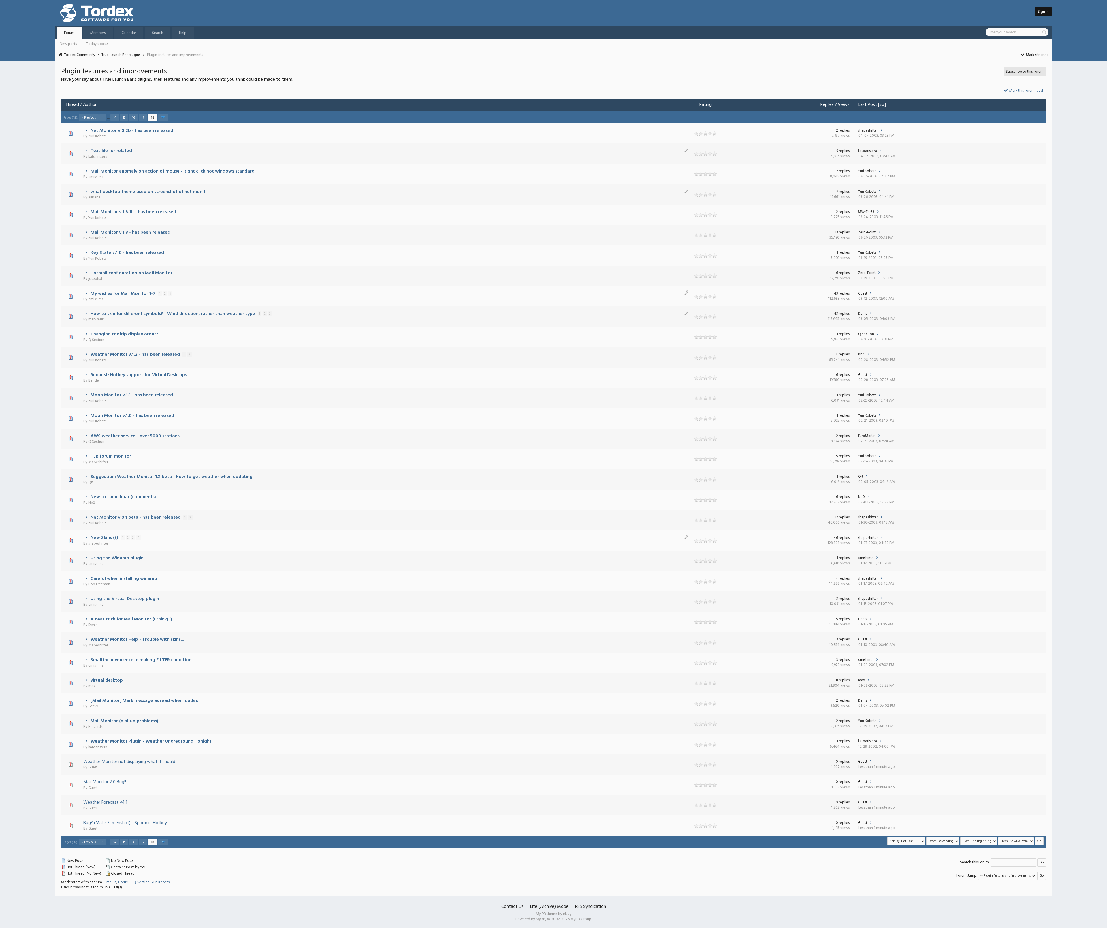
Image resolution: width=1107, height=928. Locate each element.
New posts (68, 44)
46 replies (842, 538)
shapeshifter (868, 131)
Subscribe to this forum (1025, 72)
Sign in (1043, 12)
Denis (862, 314)
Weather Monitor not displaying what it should (129, 762)
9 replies (843, 151)
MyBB (540, 919)
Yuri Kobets (97, 136)
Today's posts (97, 44)
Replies (827, 104)
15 (124, 117)
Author (90, 104)
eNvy (567, 914)
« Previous (89, 117)
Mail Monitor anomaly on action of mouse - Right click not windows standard (173, 171)
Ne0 (91, 503)
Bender (94, 381)
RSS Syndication (590, 906)
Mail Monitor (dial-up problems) (124, 721)
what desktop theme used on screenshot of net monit (148, 192)
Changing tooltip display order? (124, 334)
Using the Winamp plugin (117, 558)
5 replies (843, 456)
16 (133, 117)
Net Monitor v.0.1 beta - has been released (136, 517)
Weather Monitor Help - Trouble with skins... (137, 639)
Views (844, 104)
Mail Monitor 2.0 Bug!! (104, 782)
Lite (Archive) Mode (549, 906)
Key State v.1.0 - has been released (127, 252)
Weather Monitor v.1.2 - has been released (135, 354)
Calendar (128, 33)
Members (98, 33)
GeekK (93, 706)
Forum (69, 33)
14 (114, 117)
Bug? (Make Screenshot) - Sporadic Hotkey (125, 823)
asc (882, 105)
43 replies (842, 293)
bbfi (861, 354)
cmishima (96, 177)
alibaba (94, 197)
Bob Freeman (99, 584)
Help (183, 33)
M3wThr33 (866, 212)
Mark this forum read (1025, 91)
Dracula (110, 882)
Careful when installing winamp (124, 578)
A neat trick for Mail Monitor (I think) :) (131, 619)
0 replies (843, 762)
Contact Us (512, 906)
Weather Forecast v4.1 (105, 802)
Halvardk (95, 727)
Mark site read (1037, 55)
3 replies (843, 599)
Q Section (96, 340)
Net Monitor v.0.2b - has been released (132, 130)
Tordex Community (79, 55)
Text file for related (111, 151)
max (91, 686)
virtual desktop (107, 680)
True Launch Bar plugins (120, 55)
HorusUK (125, 882)
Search (157, 33)
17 (143, 117)
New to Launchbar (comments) (123, 497)
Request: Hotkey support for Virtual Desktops (139, 375)
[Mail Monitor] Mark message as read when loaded (145, 700)
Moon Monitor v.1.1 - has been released (132, 395)
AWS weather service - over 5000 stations (135, 436)
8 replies (843, 680)
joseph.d (95, 279)
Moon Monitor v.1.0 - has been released (132, 415)
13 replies (842, 232)
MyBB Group (581, 919)
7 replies (843, 192)
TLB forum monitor (111, 456)
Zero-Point (867, 232)
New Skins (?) (104, 537)
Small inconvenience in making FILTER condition (141, 660)
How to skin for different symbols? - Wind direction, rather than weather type (173, 314)
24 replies (842, 354)
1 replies (843, 253)
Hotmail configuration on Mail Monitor (131, 273)
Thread (72, 104)
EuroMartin (867, 436)
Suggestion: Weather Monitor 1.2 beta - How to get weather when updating (172, 477)
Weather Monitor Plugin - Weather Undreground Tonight (151, 741)
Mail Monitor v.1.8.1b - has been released (133, 212)
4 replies (843, 578)
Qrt (90, 482)
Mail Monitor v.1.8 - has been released (130, 232)
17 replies (842, 517)
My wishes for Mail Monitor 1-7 (123, 293)
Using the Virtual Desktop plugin (125, 599)
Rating (705, 104)
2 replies (843, 131)
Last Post (867, 104)
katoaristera (97, 157)
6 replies (843, 273)
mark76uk (96, 319)
